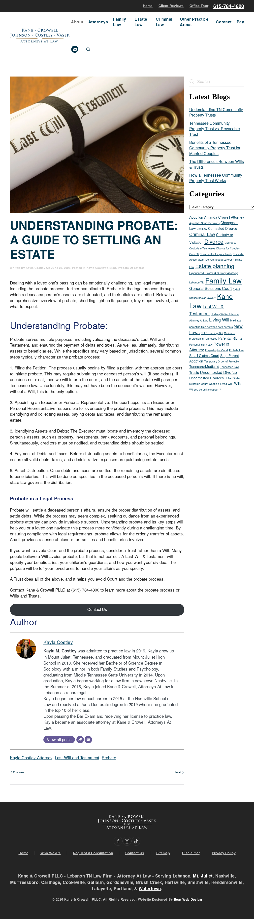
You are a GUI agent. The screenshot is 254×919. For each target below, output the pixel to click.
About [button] (77, 22)
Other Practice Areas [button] (194, 21)
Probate (109, 757)
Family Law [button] (119, 21)
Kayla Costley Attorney (31, 757)
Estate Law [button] (140, 21)
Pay (240, 22)
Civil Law (202, 229)
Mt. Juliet (203, 876)
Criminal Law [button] (164, 21)
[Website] (80, 739)
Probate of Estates (131, 268)
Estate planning (214, 266)
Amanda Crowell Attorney (224, 217)
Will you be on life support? (205, 389)
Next (178, 772)
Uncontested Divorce (218, 372)
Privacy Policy (224, 853)
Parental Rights (230, 338)
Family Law (223, 280)
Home (148, 6)
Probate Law (236, 350)
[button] (88, 49)
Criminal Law (202, 234)
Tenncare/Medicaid (204, 366)
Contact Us (97, 609)
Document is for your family (216, 254)
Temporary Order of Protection (222, 361)
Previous (18, 772)
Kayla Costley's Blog (101, 268)
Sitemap (163, 853)
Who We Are (50, 853)
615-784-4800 (228, 5)
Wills (237, 383)
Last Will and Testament (77, 757)
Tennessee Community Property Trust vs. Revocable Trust (214, 128)
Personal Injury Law (201, 344)
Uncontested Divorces (206, 377)
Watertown (150, 888)
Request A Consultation (93, 853)
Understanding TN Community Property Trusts (216, 112)
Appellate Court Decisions (204, 223)
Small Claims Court (204, 355)
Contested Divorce (222, 228)
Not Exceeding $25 (212, 333)
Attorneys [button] (98, 22)
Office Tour (199, 6)
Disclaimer (191, 853)
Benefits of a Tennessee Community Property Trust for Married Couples (214, 147)
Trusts (194, 372)
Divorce (213, 241)
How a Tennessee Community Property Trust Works (215, 177)
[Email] (88, 739)
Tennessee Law (229, 367)
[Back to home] (40, 35)
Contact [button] (224, 22)
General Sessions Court (210, 288)
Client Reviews (171, 6)
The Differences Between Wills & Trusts (216, 164)
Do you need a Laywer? (219, 259)
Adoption (196, 217)
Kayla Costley (35, 268)
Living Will (219, 319)
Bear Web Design (188, 899)
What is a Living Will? (221, 384)
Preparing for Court (216, 350)
